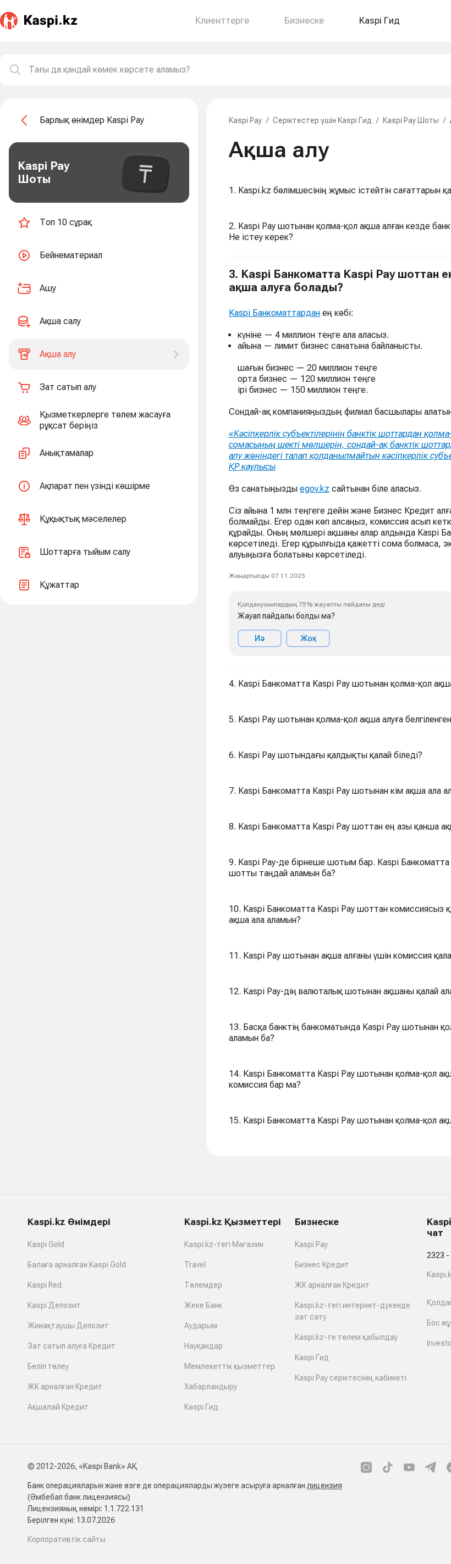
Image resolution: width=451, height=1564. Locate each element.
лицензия (324, 1485)
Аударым (200, 1325)
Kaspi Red (45, 1285)
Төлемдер (203, 1285)
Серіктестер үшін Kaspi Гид (322, 120)
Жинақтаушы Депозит (68, 1325)
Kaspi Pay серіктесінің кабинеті (350, 1377)
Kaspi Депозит (54, 1305)
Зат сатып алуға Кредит (72, 1346)
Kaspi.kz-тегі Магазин (223, 1244)
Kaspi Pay (245, 120)
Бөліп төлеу (48, 1366)
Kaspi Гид (201, 1406)
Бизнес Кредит (322, 1264)
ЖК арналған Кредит (65, 1386)
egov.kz (314, 488)
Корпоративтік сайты (67, 1539)
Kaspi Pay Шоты (411, 120)
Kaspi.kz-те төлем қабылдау (346, 1337)
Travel (195, 1264)
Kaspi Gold (46, 1244)
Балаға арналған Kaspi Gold (77, 1264)
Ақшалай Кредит (58, 1406)
